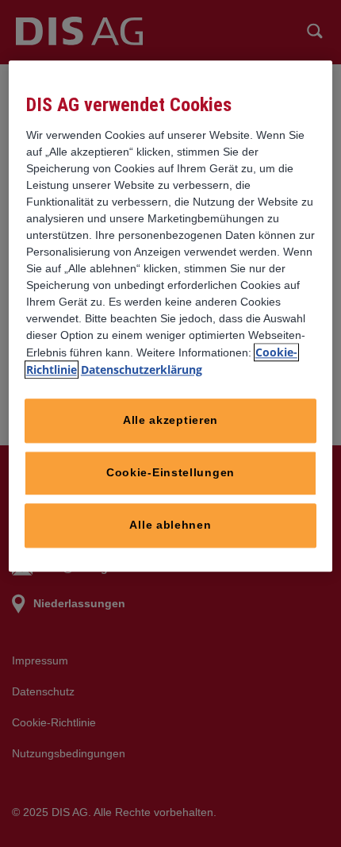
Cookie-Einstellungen (170, 472)
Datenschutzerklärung (141, 369)
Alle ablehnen (170, 524)
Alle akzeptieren (170, 420)
